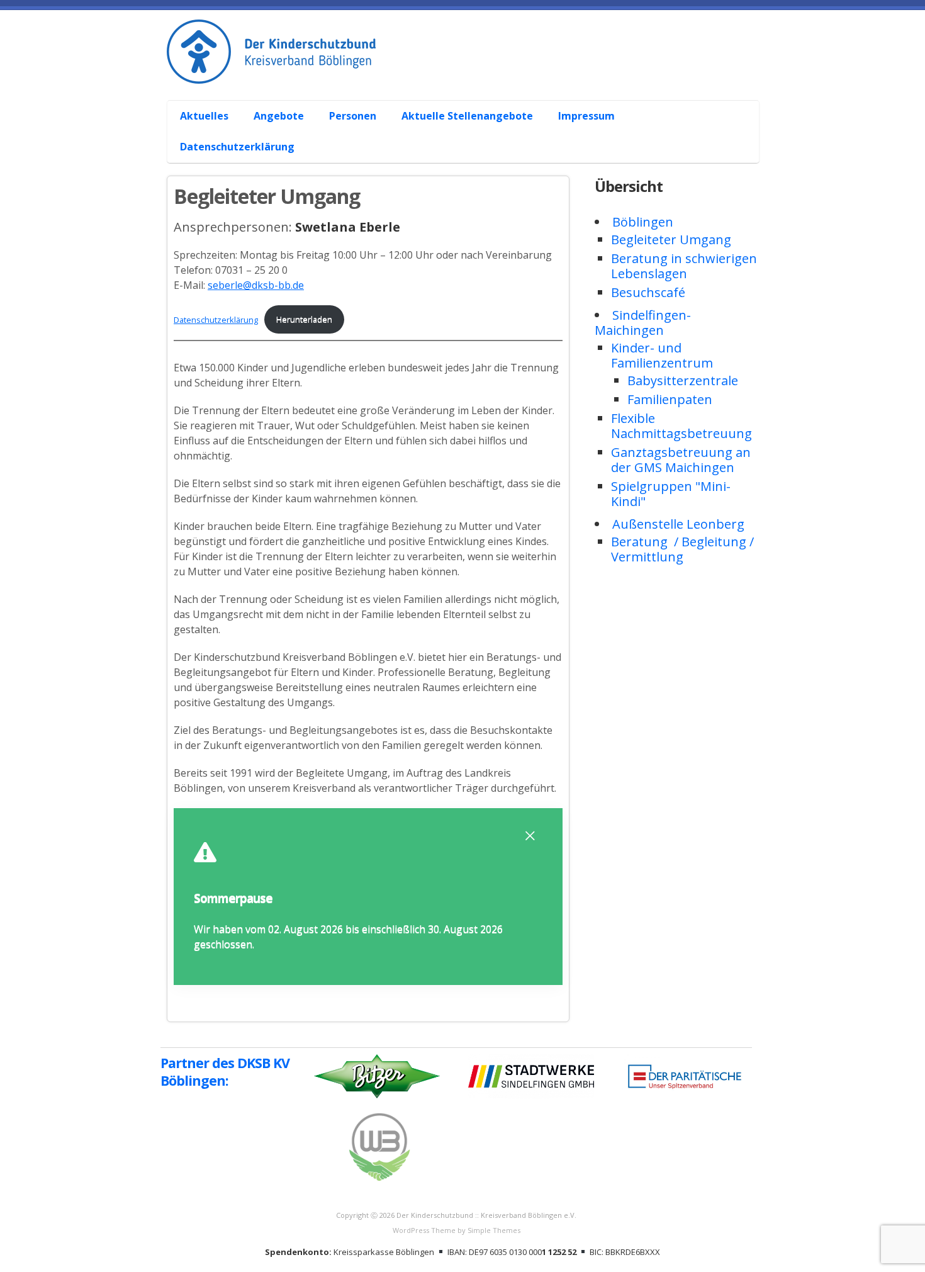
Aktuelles (204, 116)
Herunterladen (304, 319)
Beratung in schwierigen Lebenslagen (684, 266)
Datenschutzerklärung (237, 147)
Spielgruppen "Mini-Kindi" (671, 494)
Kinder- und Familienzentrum (662, 355)
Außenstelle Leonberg (678, 523)
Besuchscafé (648, 292)
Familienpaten (669, 399)
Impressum (586, 116)
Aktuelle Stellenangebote (467, 116)
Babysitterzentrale (682, 380)
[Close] (530, 836)
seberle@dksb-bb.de (256, 285)
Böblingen (642, 221)
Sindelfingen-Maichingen (643, 323)
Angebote (279, 116)
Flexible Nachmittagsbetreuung (681, 426)
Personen (352, 116)
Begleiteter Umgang (671, 239)
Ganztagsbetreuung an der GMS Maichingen (681, 460)
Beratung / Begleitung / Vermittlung (682, 549)
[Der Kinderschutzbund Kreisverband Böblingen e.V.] (469, 70)
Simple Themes (494, 1230)
